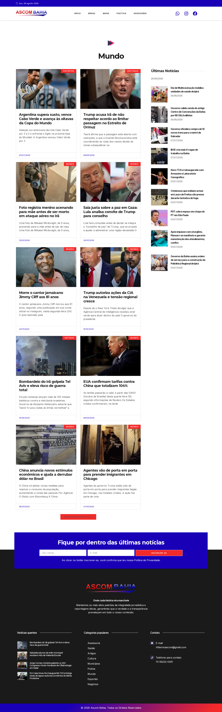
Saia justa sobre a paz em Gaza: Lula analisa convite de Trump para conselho (110, 211)
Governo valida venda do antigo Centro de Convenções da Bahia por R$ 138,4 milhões (188, 112)
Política (121, 13)
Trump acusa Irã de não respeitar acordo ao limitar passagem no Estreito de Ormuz (106, 120)
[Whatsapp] (177, 13)
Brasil (91, 13)
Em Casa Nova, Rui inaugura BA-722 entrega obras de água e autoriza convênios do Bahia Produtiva (51, 676)
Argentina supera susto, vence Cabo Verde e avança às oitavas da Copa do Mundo (46, 118)
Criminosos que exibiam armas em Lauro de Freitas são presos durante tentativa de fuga (187, 194)
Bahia (106, 13)
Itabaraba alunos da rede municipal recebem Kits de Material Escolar (46, 654)
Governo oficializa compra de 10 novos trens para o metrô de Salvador (187, 132)
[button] (78, 517)
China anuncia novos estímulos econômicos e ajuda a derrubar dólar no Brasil (45, 474)
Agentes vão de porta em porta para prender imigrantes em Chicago (110, 474)
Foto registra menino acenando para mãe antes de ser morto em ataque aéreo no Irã (46, 211)
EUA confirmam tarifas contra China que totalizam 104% (109, 384)
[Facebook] (195, 13)
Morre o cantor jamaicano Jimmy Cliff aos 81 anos (41, 295)
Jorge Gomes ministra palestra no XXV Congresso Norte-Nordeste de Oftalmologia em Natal (50, 666)
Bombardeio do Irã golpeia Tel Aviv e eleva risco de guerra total (44, 386)
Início (77, 13)
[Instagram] (186, 13)
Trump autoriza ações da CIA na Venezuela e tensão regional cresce (110, 297)
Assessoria (140, 13)
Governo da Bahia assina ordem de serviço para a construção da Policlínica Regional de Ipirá (188, 260)
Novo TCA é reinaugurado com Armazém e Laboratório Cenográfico (187, 173)
